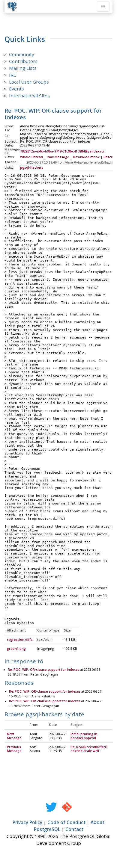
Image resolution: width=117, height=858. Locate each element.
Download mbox (86, 157)
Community (21, 54)
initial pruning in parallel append (83, 736)
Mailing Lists (23, 68)
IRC (12, 75)
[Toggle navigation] (103, 6)
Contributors (23, 61)
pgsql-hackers (31, 167)
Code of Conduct (66, 822)
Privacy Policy (27, 822)
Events (16, 89)
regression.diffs (19, 640)
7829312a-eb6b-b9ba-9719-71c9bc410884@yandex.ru (62, 151)
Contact (74, 829)
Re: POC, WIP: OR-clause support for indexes (43, 669)
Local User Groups (29, 82)
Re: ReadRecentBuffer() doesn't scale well (88, 749)
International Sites (29, 96)
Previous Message (14, 749)
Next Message (14, 736)
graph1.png (16, 648)
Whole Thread (31, 157)
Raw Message (58, 157)
